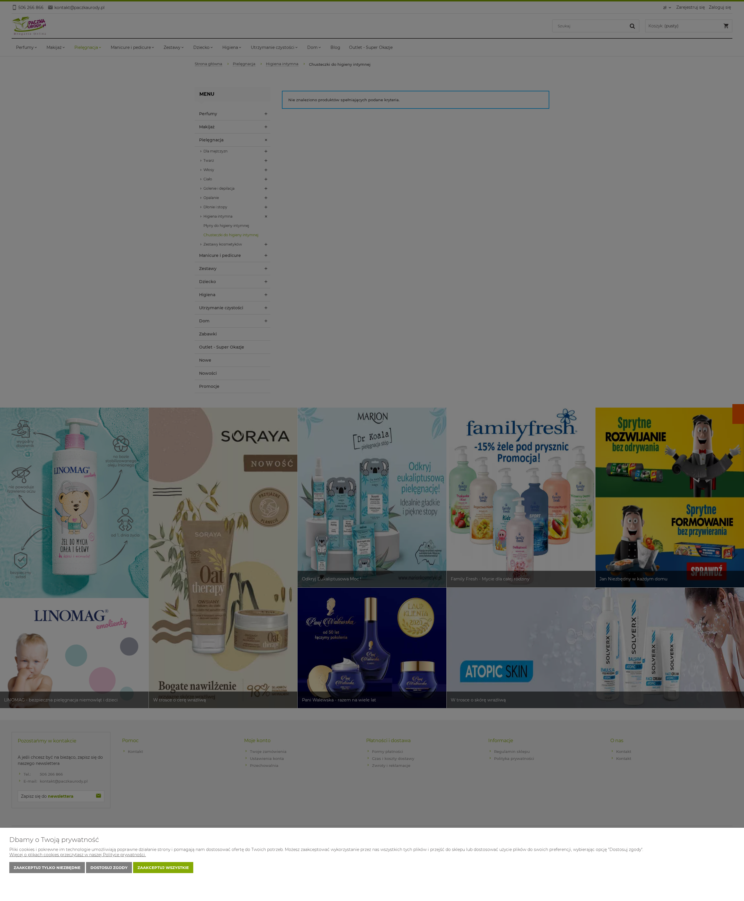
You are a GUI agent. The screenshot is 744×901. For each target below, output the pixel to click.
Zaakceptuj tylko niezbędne (47, 867)
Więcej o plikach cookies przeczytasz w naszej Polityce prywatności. (77, 854)
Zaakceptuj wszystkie (163, 867)
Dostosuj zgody (109, 867)
